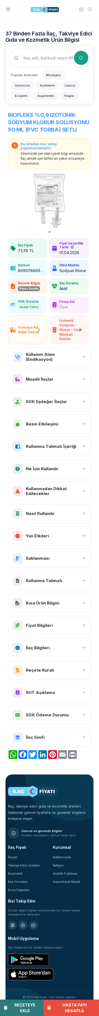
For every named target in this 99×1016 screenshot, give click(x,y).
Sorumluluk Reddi (66, 882)
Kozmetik (15, 873)
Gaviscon (22, 85)
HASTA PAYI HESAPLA (74, 1008)
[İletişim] (90, 9)
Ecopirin (21, 96)
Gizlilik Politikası (65, 873)
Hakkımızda (62, 857)
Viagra (69, 96)
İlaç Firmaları (18, 882)
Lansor (70, 85)
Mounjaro (53, 75)
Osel (63, 307)
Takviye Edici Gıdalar (24, 865)
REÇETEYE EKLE (24, 1008)
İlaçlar (12, 857)
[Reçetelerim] (80, 9)
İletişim (58, 865)
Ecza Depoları (18, 890)
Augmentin (45, 96)
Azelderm (47, 85)
